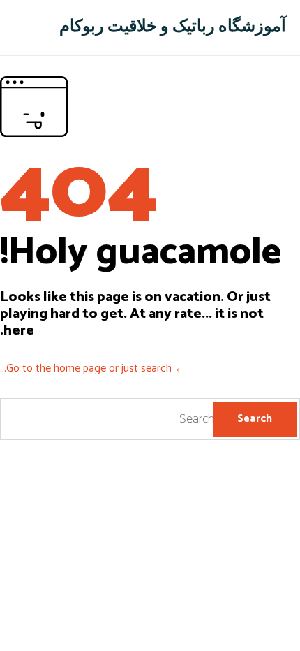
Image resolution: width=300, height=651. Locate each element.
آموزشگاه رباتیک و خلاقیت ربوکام (172, 27)
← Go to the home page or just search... (93, 368)
